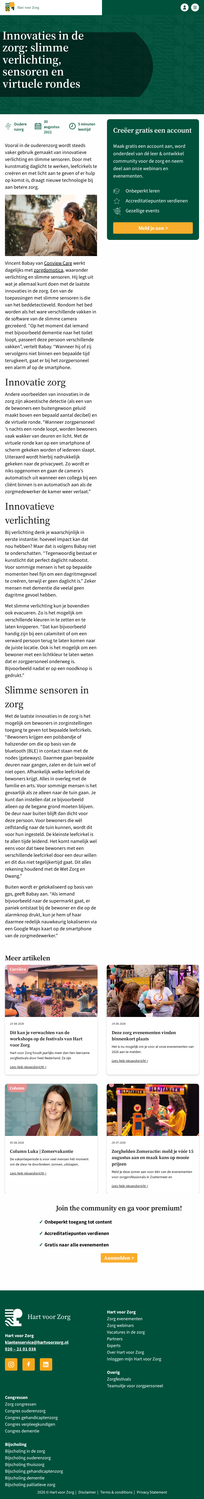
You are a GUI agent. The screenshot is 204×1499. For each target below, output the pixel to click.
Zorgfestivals (119, 1379)
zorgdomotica (48, 270)
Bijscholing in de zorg (25, 1451)
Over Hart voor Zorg (125, 1352)
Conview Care (58, 263)
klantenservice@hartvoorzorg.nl (36, 1343)
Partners (115, 1339)
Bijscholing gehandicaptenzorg (34, 1471)
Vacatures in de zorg (126, 1332)
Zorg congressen (20, 1404)
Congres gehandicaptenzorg (31, 1418)
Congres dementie (22, 1431)
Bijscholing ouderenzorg (28, 1458)
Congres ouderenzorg (25, 1411)
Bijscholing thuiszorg (24, 1465)
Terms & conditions (116, 1492)
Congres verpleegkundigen (30, 1424)
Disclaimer (87, 1492)
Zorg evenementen (125, 1319)
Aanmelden (117, 1257)
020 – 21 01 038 (20, 1349)
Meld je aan (151, 228)
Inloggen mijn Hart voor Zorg (134, 1359)
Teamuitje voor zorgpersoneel (135, 1386)
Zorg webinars (120, 1325)
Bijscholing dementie (25, 1478)
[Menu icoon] (195, 7)
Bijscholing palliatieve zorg (30, 1485)
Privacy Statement (152, 1492)
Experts (114, 1346)
